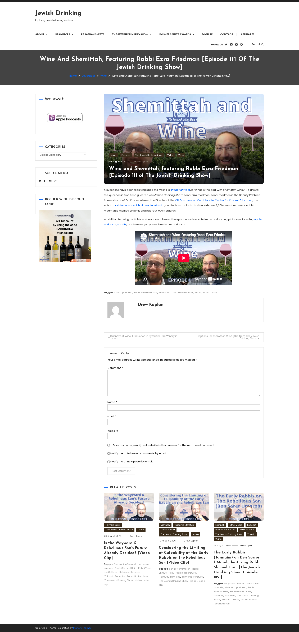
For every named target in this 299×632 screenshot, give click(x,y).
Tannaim (120, 576)
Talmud (109, 576)
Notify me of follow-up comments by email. (138, 453)
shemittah (164, 292)
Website (112, 431)
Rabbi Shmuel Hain (125, 568)
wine (214, 292)
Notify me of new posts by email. (131, 461)
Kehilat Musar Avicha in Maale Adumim (139, 205)
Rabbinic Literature (130, 572)
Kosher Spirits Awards (175, 34)
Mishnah (165, 524)
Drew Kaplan (141, 161)
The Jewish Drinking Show (130, 34)
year (180, 190)
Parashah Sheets (92, 34)
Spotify (121, 224)
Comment (115, 368)
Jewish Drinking (58, 13)
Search (256, 44)
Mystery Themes (82, 628)
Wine (181, 155)
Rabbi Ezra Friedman (145, 292)
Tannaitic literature (137, 576)
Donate (207, 34)
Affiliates (247, 34)
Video (170, 155)
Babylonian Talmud (125, 564)
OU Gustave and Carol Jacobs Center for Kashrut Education (213, 200)
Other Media (236, 524)
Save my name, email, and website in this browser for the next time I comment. (164, 445)
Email (111, 416)
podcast (127, 292)
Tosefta (251, 534)
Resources (62, 34)
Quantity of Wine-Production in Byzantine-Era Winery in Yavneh (142, 337)
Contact (226, 34)
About (39, 34)
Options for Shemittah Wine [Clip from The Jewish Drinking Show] (228, 337)
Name (112, 402)
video (206, 292)
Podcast (125, 155)
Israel (113, 155)
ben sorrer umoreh (179, 568)
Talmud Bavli (113, 524)
